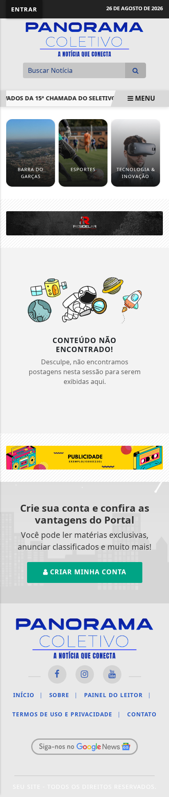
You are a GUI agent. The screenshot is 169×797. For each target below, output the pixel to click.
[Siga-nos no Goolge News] (84, 746)
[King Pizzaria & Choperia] (84, 456)
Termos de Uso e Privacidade (66, 714)
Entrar (24, 9)
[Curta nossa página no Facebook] (57, 674)
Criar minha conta (87, 571)
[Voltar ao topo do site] (156, 438)
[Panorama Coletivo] (84, 38)
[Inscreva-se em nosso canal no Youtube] (112, 674)
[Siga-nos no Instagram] (84, 674)
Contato (142, 714)
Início (28, 695)
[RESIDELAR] (84, 222)
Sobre (63, 695)
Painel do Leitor (117, 695)
